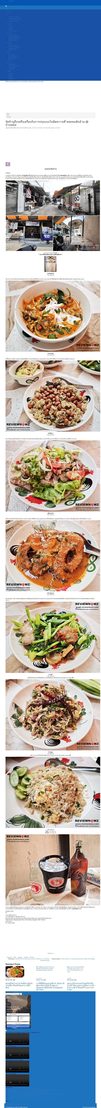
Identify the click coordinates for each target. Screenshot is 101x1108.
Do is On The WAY (22, 128)
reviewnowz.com (11, 1107)
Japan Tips (11, 69)
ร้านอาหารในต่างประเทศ (15, 20)
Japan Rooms (12, 67)
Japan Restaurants (13, 65)
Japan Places (12, 64)
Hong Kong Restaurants (15, 37)
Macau (8, 52)
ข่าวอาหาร (34, 128)
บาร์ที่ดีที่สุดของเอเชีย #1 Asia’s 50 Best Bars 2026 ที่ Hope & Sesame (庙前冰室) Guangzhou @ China (50, 986)
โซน (8, 115)
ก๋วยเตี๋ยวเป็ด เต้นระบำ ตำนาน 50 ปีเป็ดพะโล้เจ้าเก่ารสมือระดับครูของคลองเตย (28, 1089)
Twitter (10, 75)
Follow (9, 71)
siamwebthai (92, 1107)
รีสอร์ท (10, 29)
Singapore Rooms (13, 48)
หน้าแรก (9, 11)
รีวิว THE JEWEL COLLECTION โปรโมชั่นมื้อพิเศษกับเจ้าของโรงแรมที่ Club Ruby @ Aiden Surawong (34, 1090)
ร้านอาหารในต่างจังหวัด (14, 18)
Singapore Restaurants (14, 46)
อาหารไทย (57, 128)
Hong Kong (9, 33)
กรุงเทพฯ (9, 117)
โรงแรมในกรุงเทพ (13, 21)
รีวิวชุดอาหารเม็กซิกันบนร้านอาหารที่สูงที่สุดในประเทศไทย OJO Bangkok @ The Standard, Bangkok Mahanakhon (37, 1094)
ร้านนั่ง (10, 26)
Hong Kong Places (13, 35)
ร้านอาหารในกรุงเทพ (14, 16)
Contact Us (11, 1)
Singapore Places (13, 45)
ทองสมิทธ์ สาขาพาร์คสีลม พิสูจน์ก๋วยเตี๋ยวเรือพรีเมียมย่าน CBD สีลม (19, 985)
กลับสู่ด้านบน (50, 953)
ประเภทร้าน (10, 24)
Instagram (11, 80)
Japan (8, 61)
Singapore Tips (12, 50)
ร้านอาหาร (11, 27)
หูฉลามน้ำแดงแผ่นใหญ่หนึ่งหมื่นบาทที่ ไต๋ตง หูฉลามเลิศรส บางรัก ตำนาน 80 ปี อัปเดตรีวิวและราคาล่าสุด (80, 986)
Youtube (11, 78)
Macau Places (12, 54)
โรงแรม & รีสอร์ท (13, 31)
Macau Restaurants (13, 56)
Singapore (9, 43)
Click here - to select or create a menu (16, 1105)
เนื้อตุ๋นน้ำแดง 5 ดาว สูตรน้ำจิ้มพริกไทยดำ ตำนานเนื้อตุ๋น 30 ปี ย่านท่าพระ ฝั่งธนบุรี (29, 1092)
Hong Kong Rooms (13, 39)
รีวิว (8, 14)
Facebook (11, 73)
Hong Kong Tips (13, 40)
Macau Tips (12, 59)
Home (8, 114)
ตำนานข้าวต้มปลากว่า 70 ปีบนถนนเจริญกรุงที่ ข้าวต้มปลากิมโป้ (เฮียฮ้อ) (77, 959)
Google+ (11, 77)
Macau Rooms (12, 58)
